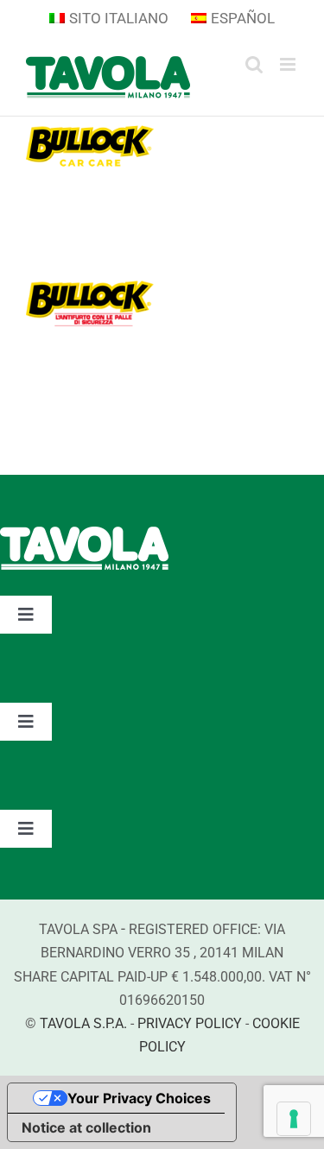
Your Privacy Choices (139, 1098)
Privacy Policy (189, 1023)
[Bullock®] (90, 282)
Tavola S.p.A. (83, 1023)
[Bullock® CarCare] (90, 129)
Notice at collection (86, 1127)
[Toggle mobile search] (254, 64)
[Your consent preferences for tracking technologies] (293, 1118)
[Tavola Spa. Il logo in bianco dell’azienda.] (84, 535)
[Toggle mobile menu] (289, 64)
